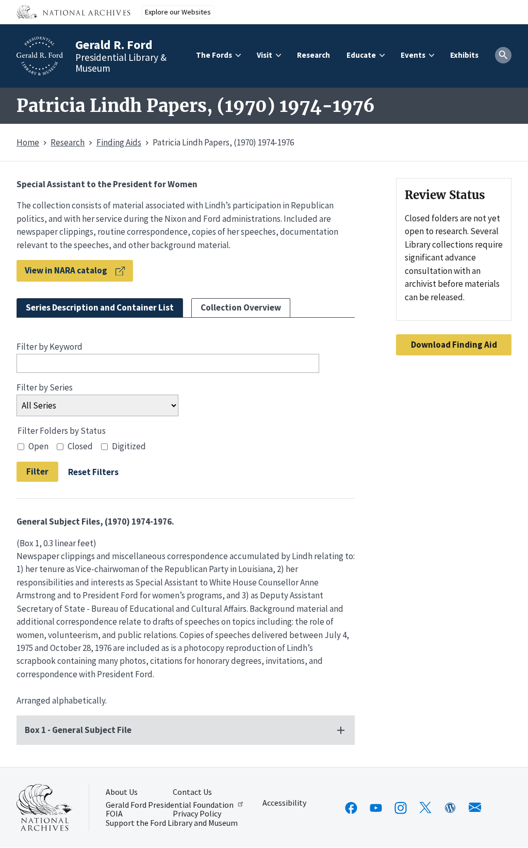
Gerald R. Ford (114, 45)
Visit (264, 55)
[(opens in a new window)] (351, 808)
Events (413, 55)
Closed (80, 446)
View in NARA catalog (66, 270)
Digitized (129, 446)
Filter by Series (44, 387)
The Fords (214, 55)
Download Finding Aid (454, 344)
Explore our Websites (178, 12)
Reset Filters (93, 471)
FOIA (114, 814)
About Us (122, 792)
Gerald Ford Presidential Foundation (170, 804)
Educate (361, 55)
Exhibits (464, 55)
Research (313, 55)
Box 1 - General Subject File (78, 730)
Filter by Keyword (49, 346)
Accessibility (284, 803)
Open (38, 446)
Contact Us (192, 792)
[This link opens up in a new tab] (44, 807)
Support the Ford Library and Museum (172, 823)
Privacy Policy (197, 814)
